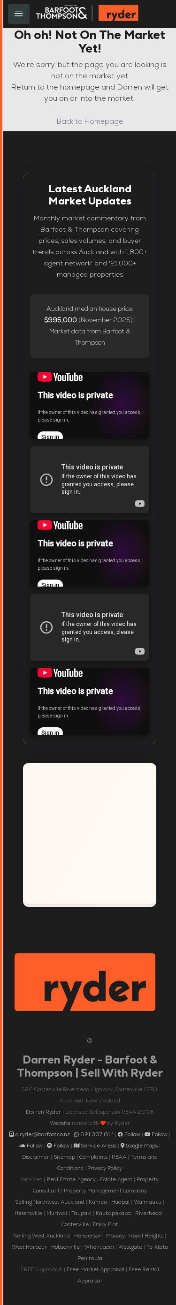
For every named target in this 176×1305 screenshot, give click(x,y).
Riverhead (148, 1213)
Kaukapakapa (113, 1213)
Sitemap (64, 1157)
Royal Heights (146, 1235)
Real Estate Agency (71, 1179)
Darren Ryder (43, 1112)
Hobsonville (65, 1247)
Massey (115, 1235)
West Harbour (29, 1247)
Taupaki (81, 1213)
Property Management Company (105, 1190)
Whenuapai (99, 1247)
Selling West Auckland (42, 1235)
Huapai (120, 1202)
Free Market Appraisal (95, 1269)
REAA (119, 1157)
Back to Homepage (90, 121)
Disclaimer (35, 1157)
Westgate (130, 1247)
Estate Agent (116, 1179)
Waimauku (147, 1202)
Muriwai (56, 1213)
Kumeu (98, 1202)
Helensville (28, 1213)
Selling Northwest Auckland (49, 1202)
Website (60, 1123)
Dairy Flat (105, 1224)
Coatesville (75, 1224)
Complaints (93, 1157)
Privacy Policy (104, 1168)
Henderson (88, 1235)
